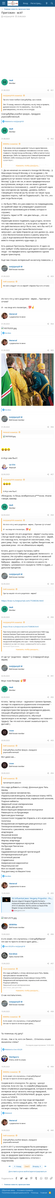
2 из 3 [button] (27, 1166)
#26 (52, 427)
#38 (52, 1011)
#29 (52, 584)
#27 (52, 474)
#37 (52, 963)
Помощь (34, 1192)
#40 (52, 1130)
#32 (52, 697)
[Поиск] (51, 3)
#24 (52, 324)
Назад (18, 1166)
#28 (52, 515)
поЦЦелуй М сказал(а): (12, 95)
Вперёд (36, 1166)
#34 (52, 773)
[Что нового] (46, 3)
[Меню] (4, 3)
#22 (52, 139)
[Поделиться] (48, 90)
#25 (52, 350)
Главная (43, 1192)
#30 (52, 617)
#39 (52, 1066)
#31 (52, 676)
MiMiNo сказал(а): (10, 144)
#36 (52, 934)
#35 (52, 893)
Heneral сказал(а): (10, 432)
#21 (52, 90)
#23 (52, 276)
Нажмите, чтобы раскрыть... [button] (27, 165)
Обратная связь (8, 1190)
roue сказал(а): (9, 969)
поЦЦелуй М (8, 16)
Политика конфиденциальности (15, 1192)
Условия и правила (25, 1190)
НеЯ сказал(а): (9, 281)
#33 (52, 740)
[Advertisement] (27, 48)
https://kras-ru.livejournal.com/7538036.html (22, 600)
